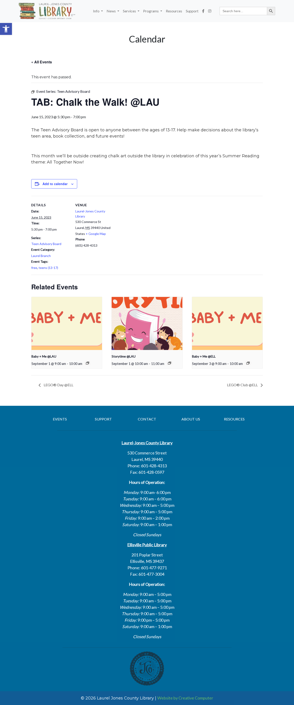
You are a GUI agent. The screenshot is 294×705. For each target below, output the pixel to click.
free (34, 268)
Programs (151, 11)
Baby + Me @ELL (204, 356)
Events (60, 419)
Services (130, 11)
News (111, 11)
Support (192, 11)
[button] (6, 29)
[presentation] (66, 323)
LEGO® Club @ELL (242, 385)
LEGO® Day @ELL (58, 385)
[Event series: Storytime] (169, 363)
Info (96, 11)
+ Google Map (96, 234)
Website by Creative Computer (185, 697)
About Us (190, 419)
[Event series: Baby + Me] (87, 363)
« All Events (41, 62)
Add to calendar (55, 183)
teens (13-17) (48, 268)
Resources (174, 11)
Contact (147, 419)
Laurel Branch (41, 256)
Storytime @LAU (124, 356)
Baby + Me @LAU (43, 356)
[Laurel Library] (47, 11)
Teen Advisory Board (46, 244)
